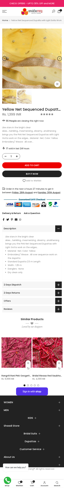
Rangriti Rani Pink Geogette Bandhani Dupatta (26, 375)
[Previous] (4, 58)
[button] (47, 114)
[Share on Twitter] (7, 219)
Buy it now (32, 173)
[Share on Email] (16, 219)
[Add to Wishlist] (28, 336)
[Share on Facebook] (3, 219)
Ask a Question (32, 213)
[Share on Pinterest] (12, 219)
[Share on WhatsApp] (20, 219)
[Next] (59, 58)
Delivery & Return (11, 213)
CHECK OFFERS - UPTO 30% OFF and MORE (32, 3)
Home (5, 20)
